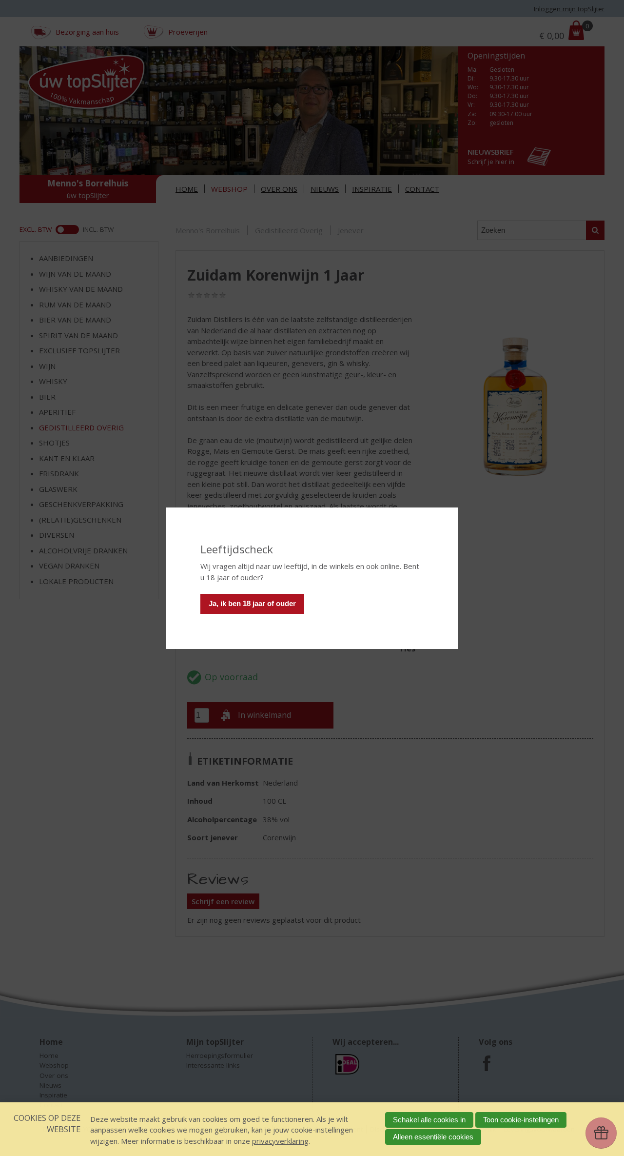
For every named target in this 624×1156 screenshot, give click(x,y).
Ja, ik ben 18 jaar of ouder (252, 603)
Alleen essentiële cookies (433, 1137)
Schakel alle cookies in (429, 1119)
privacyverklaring (280, 1141)
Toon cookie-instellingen (521, 1119)
